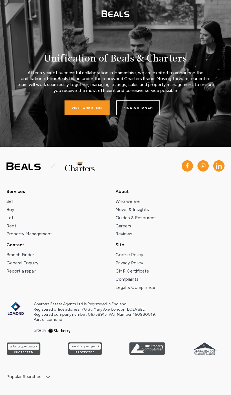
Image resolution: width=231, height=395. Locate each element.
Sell (9, 201)
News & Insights (132, 209)
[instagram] (203, 166)
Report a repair (21, 271)
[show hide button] (48, 377)
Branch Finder (20, 254)
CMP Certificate (132, 271)
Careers (123, 226)
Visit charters (87, 108)
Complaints (127, 279)
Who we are (127, 201)
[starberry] (59, 330)
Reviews (123, 233)
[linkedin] (219, 166)
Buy (10, 209)
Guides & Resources (136, 217)
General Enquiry (22, 262)
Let (10, 217)
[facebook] (187, 166)
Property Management (29, 233)
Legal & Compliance (135, 287)
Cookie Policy (129, 254)
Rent (11, 226)
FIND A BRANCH (138, 108)
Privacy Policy (129, 262)
